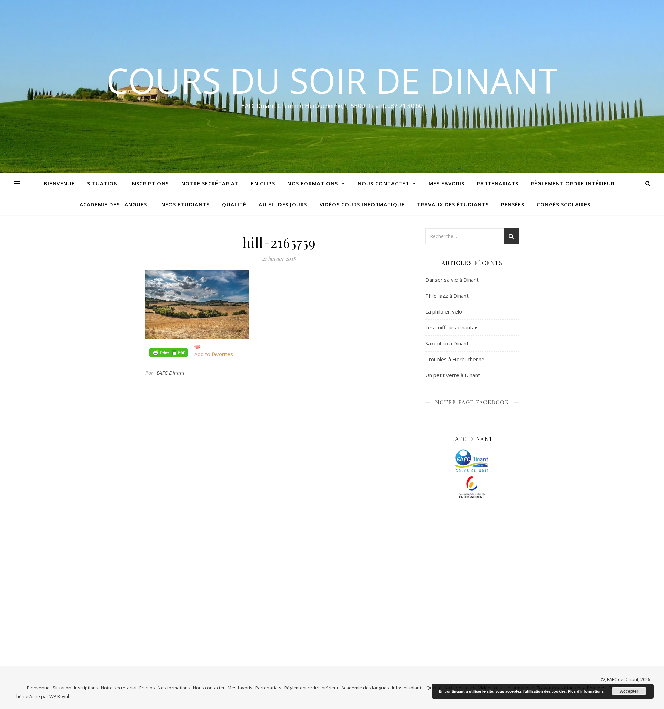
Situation (102, 183)
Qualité (234, 204)
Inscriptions (149, 183)
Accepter (629, 691)
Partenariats (497, 183)
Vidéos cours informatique (362, 204)
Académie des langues (113, 204)
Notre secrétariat (210, 183)
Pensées (512, 204)
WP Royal (59, 696)
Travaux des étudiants (453, 204)
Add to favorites (213, 354)
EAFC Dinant (171, 373)
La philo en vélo (443, 311)
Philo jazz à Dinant (447, 295)
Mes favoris (446, 183)
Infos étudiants (184, 204)
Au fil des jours (283, 204)
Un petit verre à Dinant (452, 375)
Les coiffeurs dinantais (452, 327)
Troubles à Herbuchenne (455, 359)
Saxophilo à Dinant (447, 343)
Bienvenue (59, 183)
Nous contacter (383, 183)
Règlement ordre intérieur (573, 183)
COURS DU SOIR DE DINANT (332, 80)
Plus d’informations (586, 691)
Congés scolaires (563, 204)
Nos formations (312, 183)
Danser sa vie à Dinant (452, 279)
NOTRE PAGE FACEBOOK (472, 402)
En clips (263, 183)
